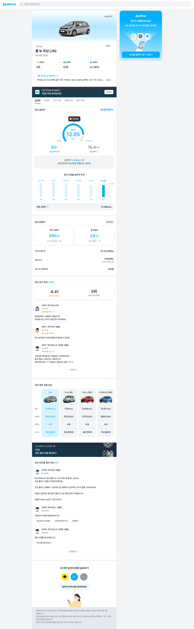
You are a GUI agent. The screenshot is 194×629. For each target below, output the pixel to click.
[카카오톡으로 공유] (64, 577)
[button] (68, 413)
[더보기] (83, 577)
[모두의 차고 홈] (9, 4)
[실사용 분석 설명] (57, 76)
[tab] (37, 100)
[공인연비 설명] (97, 151)
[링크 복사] (74, 577)
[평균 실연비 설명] (47, 207)
